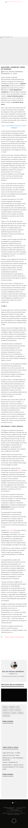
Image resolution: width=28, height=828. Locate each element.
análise (5, 707)
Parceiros (20, 808)
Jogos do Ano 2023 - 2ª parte (11, 753)
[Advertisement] (14, 20)
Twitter (24, 125)
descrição (11, 530)
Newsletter (10, 808)
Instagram (14, 127)
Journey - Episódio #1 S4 (10, 762)
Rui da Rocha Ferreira (13, 71)
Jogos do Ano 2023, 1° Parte (11, 755)
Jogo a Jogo (12, 747)
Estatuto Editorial (9, 807)
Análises (12, 707)
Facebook (18, 125)
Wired (19, 470)
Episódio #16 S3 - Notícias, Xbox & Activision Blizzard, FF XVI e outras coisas (13, 767)
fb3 (18, 707)
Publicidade (15, 809)
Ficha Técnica (21, 807)
